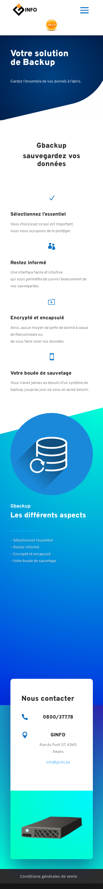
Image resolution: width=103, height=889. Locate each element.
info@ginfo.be (58, 762)
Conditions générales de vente (48, 876)
